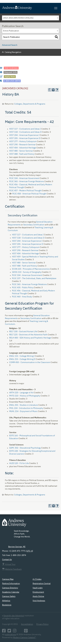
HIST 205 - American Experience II (24, 138)
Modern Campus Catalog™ (24, 638)
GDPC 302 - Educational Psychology (25, 448)
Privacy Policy (42, 624)
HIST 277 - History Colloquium (23, 142)
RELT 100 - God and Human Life (23, 332)
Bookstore (6, 605)
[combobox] (30, 17)
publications (10, 635)
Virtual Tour (10, 564)
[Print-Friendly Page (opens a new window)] (53, 89)
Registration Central (42, 584)
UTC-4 (29, 551)
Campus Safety (8, 596)
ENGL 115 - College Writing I (22, 356)
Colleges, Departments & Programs (29, 104)
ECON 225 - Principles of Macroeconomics (31, 269)
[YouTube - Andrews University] (20, 632)
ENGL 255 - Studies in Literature (23, 405)
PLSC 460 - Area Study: (22, 297)
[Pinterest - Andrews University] (26, 632)
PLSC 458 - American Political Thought (29, 194)
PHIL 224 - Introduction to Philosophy (26, 408)
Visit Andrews (39, 601)
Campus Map (7, 579)
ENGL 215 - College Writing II (22, 359)
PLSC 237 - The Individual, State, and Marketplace (34, 278)
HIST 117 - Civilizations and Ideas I (25, 129)
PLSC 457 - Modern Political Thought (25, 191)
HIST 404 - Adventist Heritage (22, 148)
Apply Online (38, 596)
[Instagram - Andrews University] (14, 632)
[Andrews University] (30, 8)
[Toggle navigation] (56, 8)
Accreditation (27, 624)
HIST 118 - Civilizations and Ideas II (25, 132)
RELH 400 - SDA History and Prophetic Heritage (30, 338)
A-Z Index (37, 579)
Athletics (6, 601)
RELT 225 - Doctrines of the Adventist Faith (28, 335)
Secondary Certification (33, 225)
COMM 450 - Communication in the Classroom (29, 362)
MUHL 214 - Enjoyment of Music (23, 411)
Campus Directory (10, 588)
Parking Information (11, 584)
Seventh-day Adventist (14, 616)
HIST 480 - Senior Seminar (21, 151)
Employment (38, 592)
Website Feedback (13, 569)
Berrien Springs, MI (16, 547)
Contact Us (7, 560)
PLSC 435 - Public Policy (22, 288)
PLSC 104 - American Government (24, 178)
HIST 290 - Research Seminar (22, 145)
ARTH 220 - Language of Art (21, 393)
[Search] (56, 37)
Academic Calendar (10, 592)
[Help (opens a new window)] (57, 89)
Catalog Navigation (13, 52)
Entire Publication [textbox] (11, 31)
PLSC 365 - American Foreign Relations (26, 181)
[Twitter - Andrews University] (9, 632)
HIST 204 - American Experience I (24, 135)
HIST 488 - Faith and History (21, 154)
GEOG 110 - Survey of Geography (26, 272)
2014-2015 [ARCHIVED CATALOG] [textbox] (18, 18)
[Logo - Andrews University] (14, 524)
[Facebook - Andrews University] (4, 632)
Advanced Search (9, 45)
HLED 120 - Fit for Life (19, 463)
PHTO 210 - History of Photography (24, 396)
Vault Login (38, 588)
